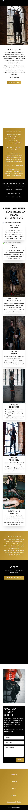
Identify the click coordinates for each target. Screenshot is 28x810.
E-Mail (14, 788)
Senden (19, 759)
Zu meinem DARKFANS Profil (14, 577)
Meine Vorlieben (14, 82)
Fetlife (19, 802)
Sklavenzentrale (11, 802)
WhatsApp (14, 774)
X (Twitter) (14, 795)
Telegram (14, 781)
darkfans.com (18, 570)
